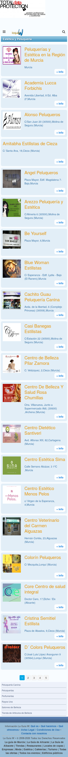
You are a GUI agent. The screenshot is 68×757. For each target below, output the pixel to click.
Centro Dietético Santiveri (39, 430)
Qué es (34, 726)
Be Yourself (35, 233)
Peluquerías (8, 690)
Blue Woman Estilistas (36, 265)
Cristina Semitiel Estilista (39, 621)
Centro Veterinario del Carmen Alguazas (41, 525)
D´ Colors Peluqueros (44, 647)
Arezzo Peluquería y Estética (43, 204)
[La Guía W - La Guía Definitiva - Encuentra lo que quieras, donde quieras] (17, 31)
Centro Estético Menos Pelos (39, 491)
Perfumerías (8, 695)
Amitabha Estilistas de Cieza (30, 143)
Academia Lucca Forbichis (40, 85)
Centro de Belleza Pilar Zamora (41, 360)
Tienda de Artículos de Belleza (17, 712)
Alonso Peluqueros (42, 114)
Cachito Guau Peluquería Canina (42, 297)
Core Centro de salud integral (44, 589)
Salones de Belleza (11, 707)
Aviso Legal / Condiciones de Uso (40, 729)
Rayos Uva (7, 701)
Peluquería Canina (11, 684)
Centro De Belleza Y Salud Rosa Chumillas (43, 392)
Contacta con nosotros (34, 733)
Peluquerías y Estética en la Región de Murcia (44, 54)
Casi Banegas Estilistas (37, 328)
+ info (59, 72)
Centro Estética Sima (44, 459)
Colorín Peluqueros (42, 557)
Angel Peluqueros (41, 172)
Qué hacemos (48, 726)
